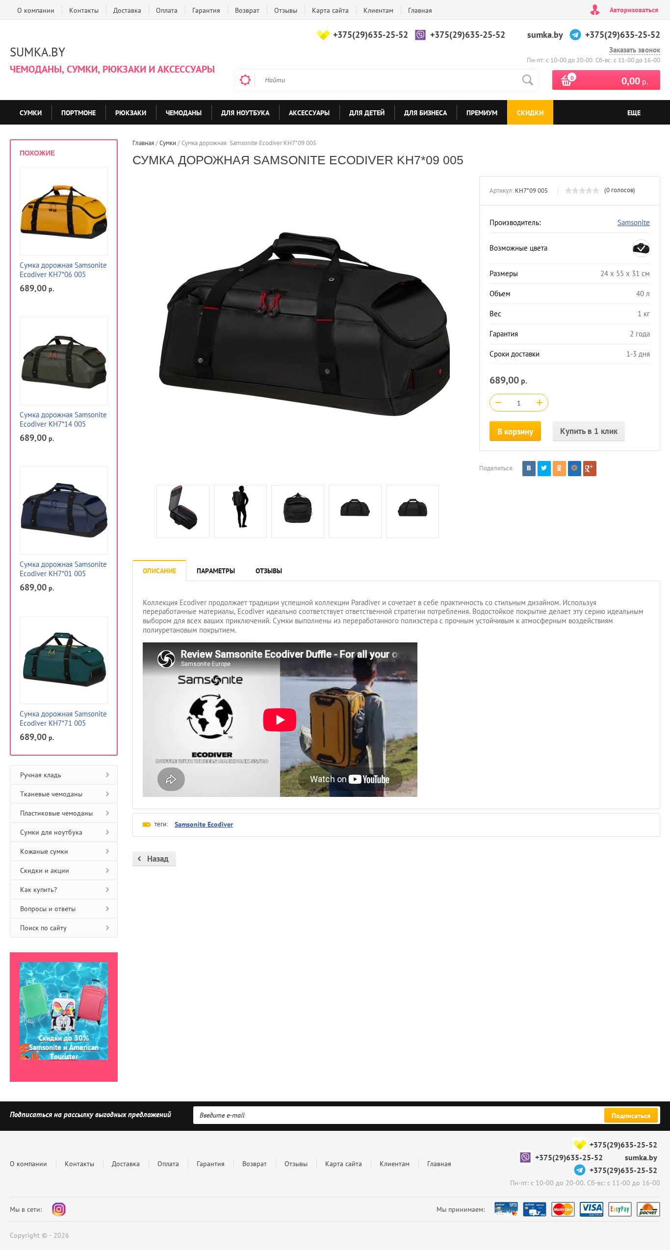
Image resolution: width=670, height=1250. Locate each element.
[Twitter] (544, 468)
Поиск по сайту (43, 927)
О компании (35, 10)
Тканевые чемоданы (51, 794)
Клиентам (378, 10)
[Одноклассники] (559, 468)
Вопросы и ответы (48, 908)
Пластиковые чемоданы (56, 813)
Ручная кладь (40, 774)
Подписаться (631, 1115)
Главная (420, 10)
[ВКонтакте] (529, 468)
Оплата (167, 10)
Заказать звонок (634, 50)
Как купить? (38, 889)
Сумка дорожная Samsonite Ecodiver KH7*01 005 (63, 569)
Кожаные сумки (44, 851)
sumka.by (545, 34)
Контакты (84, 10)
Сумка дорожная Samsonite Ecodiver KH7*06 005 (63, 270)
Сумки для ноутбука (51, 832)
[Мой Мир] (574, 468)
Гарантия (206, 10)
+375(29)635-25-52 (370, 34)
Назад (158, 858)
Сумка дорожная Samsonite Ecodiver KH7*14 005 (63, 419)
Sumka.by (37, 52)
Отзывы (285, 10)
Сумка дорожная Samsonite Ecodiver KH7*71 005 (63, 718)
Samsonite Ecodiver (204, 824)
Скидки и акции (44, 870)
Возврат (247, 10)
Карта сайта (330, 10)
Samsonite (634, 222)
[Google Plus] (589, 468)
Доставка (127, 10)
